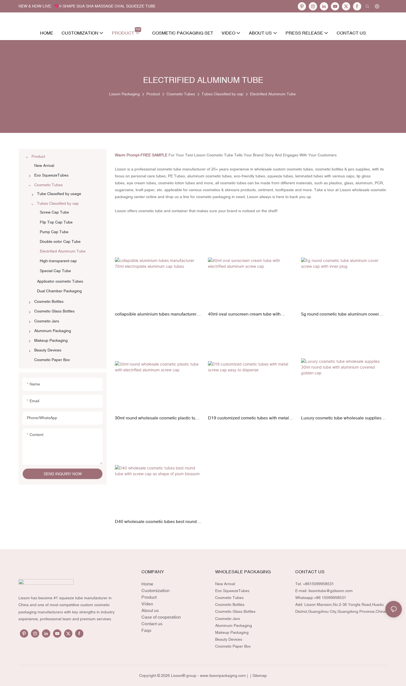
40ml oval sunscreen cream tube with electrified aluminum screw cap (244, 314)
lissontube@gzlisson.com (331, 590)
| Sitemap (258, 675)
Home (147, 583)
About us (150, 610)
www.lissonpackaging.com (223, 675)
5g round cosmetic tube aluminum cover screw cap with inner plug (340, 314)
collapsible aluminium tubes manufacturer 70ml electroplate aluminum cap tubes (155, 314)
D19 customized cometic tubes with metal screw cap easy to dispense (248, 418)
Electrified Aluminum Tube (273, 94)
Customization (155, 590)
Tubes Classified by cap (222, 94)
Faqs (146, 630)
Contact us (151, 623)
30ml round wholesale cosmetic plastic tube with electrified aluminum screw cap (157, 418)
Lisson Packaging (124, 94)
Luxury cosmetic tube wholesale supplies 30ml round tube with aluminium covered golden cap (341, 418)
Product (153, 94)
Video (147, 603)
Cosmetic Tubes (181, 94)
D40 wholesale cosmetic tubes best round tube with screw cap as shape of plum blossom (156, 522)
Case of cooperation (161, 616)
